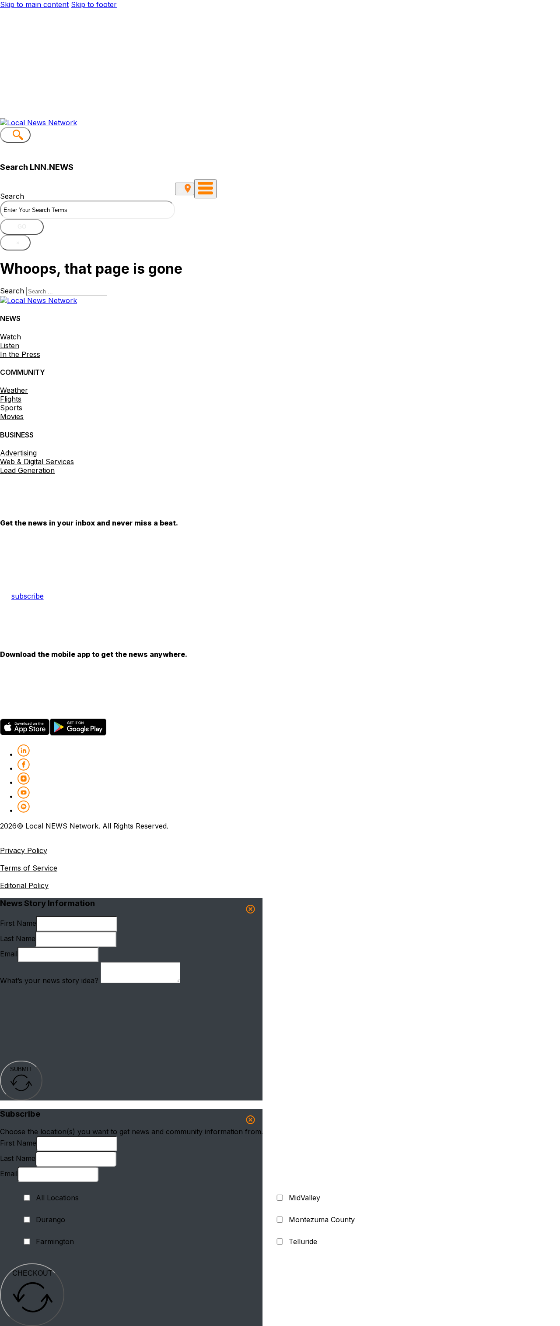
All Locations (57, 1197)
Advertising (18, 452)
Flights (10, 399)
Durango (50, 1219)
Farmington (55, 1241)
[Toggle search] (15, 135)
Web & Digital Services (37, 461)
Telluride (303, 1241)
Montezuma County (322, 1219)
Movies (12, 416)
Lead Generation (27, 470)
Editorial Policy (24, 885)
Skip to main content (34, 4)
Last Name (17, 938)
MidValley (304, 1197)
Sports (11, 407)
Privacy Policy (23, 850)
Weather (14, 390)
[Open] (205, 188)
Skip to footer (94, 4)
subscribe (27, 596)
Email (9, 953)
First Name (18, 923)
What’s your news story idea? (49, 980)
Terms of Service (28, 868)
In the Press (20, 354)
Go (22, 226)
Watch (10, 336)
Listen (9, 345)
